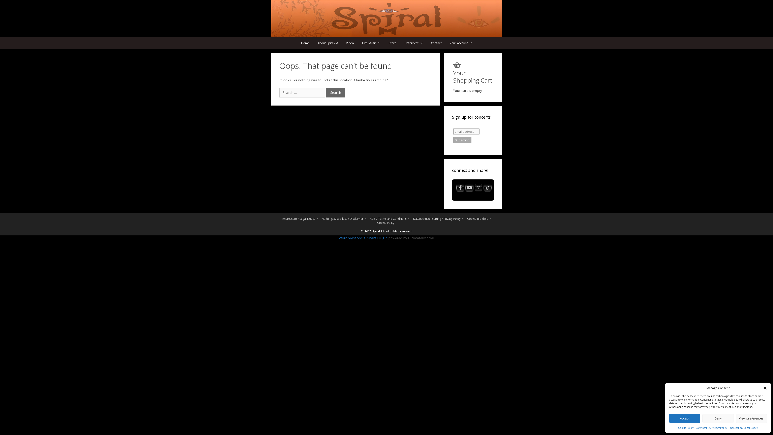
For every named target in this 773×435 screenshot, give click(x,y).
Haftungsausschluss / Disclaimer (342, 219)
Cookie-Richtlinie (477, 219)
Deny (718, 418)
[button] (765, 388)
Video (350, 43)
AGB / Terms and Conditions (388, 219)
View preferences (751, 418)
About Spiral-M (328, 43)
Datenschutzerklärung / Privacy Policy (437, 219)
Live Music (369, 43)
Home (305, 43)
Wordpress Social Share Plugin (363, 238)
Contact (436, 43)
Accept (684, 418)
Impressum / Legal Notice (743, 428)
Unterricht (411, 43)
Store (392, 43)
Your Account (459, 43)
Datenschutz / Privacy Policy (711, 428)
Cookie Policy (685, 428)
